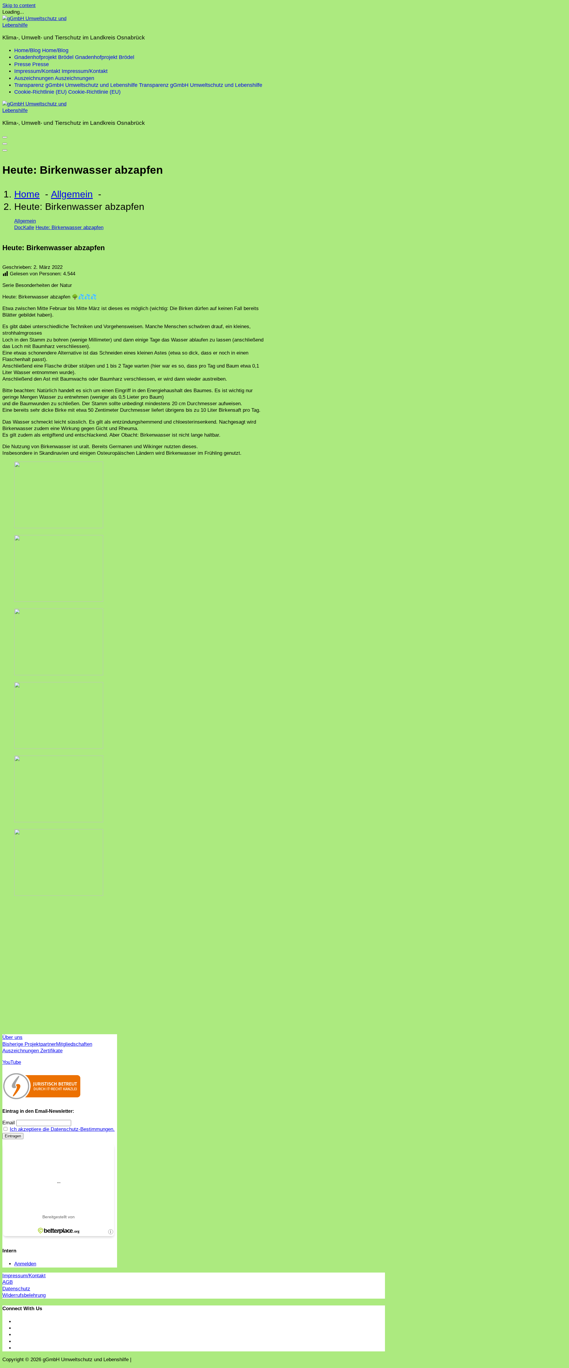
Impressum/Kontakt (24, 1275)
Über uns (12, 1037)
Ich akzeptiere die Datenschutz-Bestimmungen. (62, 1129)
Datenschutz (16, 1289)
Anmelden (25, 1264)
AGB (7, 1282)
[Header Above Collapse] (4, 150)
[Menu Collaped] (4, 137)
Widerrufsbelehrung (24, 1295)
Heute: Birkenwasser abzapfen (69, 227)
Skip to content (19, 5)
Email (8, 1123)
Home (27, 194)
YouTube (11, 1062)
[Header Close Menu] (4, 144)
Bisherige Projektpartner (29, 1044)
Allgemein (72, 194)
